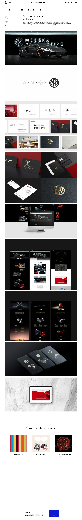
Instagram (66, 503)
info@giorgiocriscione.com (69, 499)
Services (72, 2)
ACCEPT (53, 512)
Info (69, 2)
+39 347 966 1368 (67, 501)
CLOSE (54, 515)
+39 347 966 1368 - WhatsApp (69, 500)
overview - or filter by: (15, 10)
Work (66, 2)
